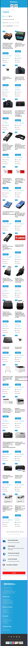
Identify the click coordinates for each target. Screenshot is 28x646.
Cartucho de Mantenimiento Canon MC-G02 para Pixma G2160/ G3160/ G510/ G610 (20, 146)
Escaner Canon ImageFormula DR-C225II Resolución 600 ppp (8, 280)
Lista (11, 16)
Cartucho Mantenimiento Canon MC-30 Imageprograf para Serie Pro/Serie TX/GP (20, 214)
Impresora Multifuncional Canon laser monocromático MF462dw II (20, 410)
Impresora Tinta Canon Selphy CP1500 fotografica (8, 477)
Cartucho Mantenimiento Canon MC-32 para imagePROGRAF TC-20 (8, 247)
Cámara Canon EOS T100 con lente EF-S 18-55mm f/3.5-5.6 (7, 112)
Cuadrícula (6, 16)
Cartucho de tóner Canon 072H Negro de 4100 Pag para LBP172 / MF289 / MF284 (20, 181)
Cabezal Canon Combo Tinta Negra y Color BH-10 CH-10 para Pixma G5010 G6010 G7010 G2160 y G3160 (8, 46)
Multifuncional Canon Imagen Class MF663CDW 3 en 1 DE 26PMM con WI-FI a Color (8, 508)
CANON (13, 10)
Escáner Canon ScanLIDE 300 (6, 347)
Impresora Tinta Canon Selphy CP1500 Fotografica (20, 443)
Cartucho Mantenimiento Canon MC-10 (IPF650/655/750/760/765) (9, 213)
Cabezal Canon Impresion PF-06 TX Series (7, 78)
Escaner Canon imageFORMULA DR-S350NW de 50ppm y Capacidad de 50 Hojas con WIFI (20, 314)
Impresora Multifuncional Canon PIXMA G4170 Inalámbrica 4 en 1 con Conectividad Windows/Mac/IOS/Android (9, 445)
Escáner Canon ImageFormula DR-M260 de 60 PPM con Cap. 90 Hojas (7, 314)
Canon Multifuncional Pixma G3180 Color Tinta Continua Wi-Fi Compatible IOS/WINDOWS (20, 113)
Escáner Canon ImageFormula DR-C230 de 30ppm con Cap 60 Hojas (19, 280)
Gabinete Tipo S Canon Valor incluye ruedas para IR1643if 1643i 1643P (8, 378)
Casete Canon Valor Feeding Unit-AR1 (19, 245)
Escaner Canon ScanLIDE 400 (18, 347)
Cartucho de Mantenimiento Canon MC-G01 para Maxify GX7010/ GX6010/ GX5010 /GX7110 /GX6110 (8, 147)
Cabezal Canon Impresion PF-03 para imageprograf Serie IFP (20, 45)
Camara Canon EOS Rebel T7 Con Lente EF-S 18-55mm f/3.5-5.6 (20, 79)
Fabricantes (8, 10)
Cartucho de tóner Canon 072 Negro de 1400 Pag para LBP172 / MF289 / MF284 (7, 181)
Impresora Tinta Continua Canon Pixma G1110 (18, 477)
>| (22, 531)
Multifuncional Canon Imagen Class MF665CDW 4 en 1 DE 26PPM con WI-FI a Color (20, 508)
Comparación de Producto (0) (8, 19)
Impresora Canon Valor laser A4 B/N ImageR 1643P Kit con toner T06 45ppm (8, 410)
